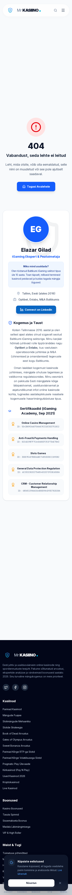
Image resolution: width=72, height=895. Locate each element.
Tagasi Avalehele (38, 186)
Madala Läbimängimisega (16, 826)
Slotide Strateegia (12, 727)
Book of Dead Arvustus (15, 733)
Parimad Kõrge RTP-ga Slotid (19, 751)
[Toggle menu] (63, 10)
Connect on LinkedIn (38, 309)
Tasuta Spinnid (11, 814)
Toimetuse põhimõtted (15, 853)
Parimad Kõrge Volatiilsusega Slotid (22, 757)
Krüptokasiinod (11, 782)
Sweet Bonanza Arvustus (16, 745)
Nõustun (31, 882)
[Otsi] (55, 10)
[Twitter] (6, 687)
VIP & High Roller (12, 832)
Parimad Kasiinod (12, 709)
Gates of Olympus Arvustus (17, 739)
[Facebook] (15, 687)
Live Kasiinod (10, 788)
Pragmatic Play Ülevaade (16, 763)
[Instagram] (24, 687)
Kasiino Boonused (13, 808)
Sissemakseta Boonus (15, 820)
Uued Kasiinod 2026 (14, 776)
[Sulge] (60, 883)
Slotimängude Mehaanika (16, 721)
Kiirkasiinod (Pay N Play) (16, 770)
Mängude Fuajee (12, 715)
